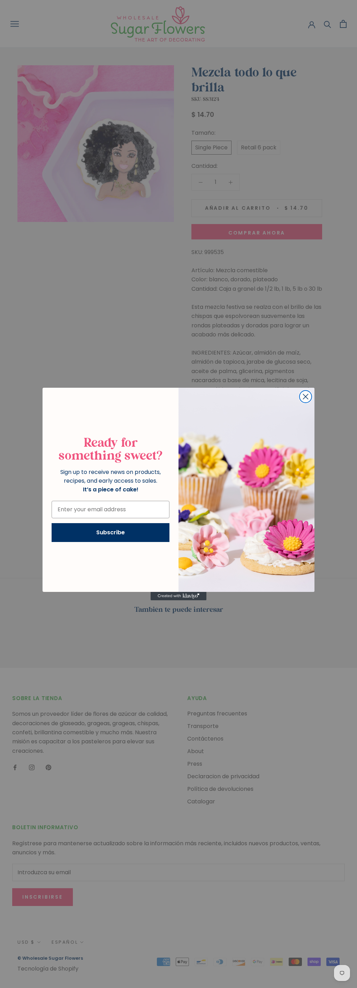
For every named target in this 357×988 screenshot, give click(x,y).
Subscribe (110, 532)
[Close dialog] (305, 397)
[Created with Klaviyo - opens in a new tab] (178, 596)
